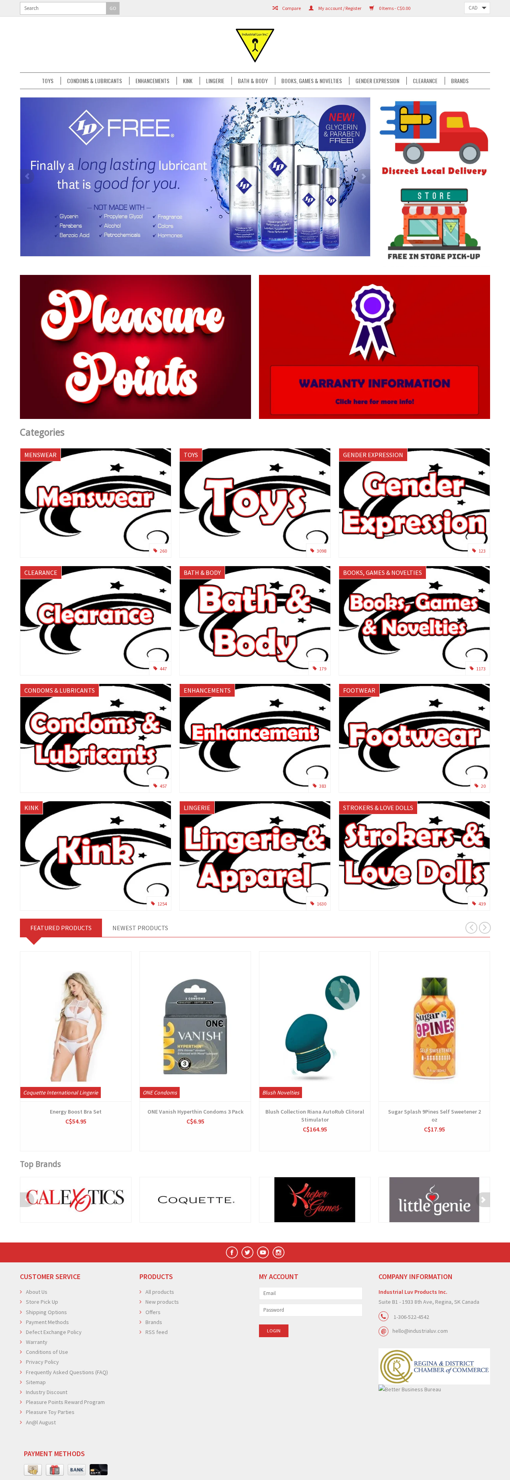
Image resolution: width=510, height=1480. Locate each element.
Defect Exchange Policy (54, 1332)
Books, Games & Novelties (311, 81)
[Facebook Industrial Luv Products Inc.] (232, 1252)
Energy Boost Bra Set (76, 1111)
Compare (291, 8)
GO (113, 8)
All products (159, 1291)
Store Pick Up (42, 1301)
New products (162, 1301)
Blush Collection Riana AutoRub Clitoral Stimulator (314, 1115)
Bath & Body (253, 81)
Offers (153, 1312)
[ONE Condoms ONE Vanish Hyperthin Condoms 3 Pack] (195, 1026)
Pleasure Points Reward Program (65, 1402)
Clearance (425, 81)
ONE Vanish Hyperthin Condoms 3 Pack (195, 1111)
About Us (36, 1291)
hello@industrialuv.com (420, 1330)
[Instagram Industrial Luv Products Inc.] (278, 1252)
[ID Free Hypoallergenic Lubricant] (195, 176)
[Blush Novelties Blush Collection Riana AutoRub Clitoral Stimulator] (314, 1026)
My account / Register (339, 8)
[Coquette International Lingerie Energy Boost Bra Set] (75, 1026)
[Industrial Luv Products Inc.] (255, 44)
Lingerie (215, 81)
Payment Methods (47, 1322)
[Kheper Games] (314, 1199)
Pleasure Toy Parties (50, 1412)
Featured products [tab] (61, 928)
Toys (47, 81)
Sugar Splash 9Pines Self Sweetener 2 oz (434, 1115)
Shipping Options (46, 1312)
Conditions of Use (47, 1351)
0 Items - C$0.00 (394, 8)
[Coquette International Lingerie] (195, 1199)
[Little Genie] (434, 1199)
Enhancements (152, 81)
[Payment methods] (33, 1470)
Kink (187, 81)
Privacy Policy (42, 1361)
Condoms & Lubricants (94, 81)
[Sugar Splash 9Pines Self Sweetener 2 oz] (434, 1026)
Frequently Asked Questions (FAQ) (67, 1372)
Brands (460, 81)
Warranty (36, 1342)
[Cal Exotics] (75, 1199)
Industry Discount (46, 1392)
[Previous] (27, 176)
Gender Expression (377, 81)
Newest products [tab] (140, 928)
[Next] (363, 176)
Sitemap (36, 1382)
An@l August (41, 1422)
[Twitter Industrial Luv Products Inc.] (247, 1252)
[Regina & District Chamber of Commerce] (434, 1366)
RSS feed (156, 1332)
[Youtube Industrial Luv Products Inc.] (263, 1252)
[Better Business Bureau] (434, 1389)
